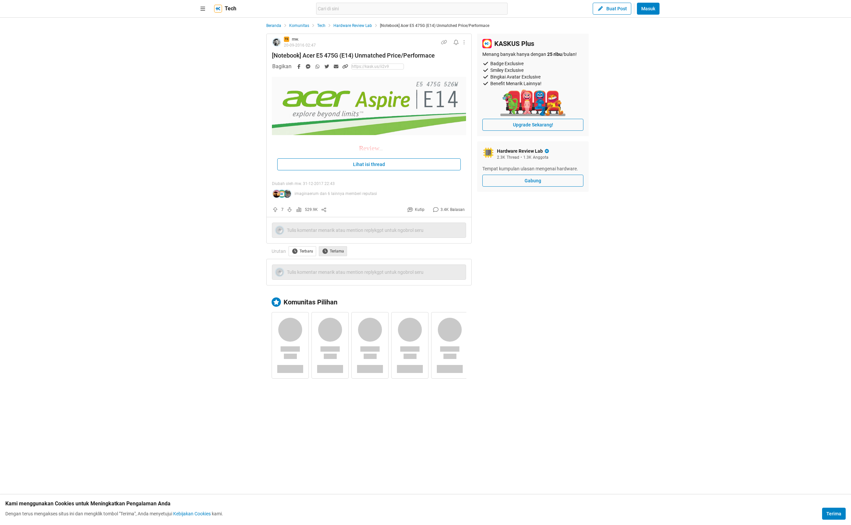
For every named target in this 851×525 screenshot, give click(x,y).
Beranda (273, 25)
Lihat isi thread (369, 164)
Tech (321, 25)
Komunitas (299, 25)
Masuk (648, 8)
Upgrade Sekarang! (533, 124)
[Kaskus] (218, 9)
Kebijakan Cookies (192, 513)
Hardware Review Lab (352, 25)
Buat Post (616, 8)
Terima (833, 513)
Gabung (533, 180)
